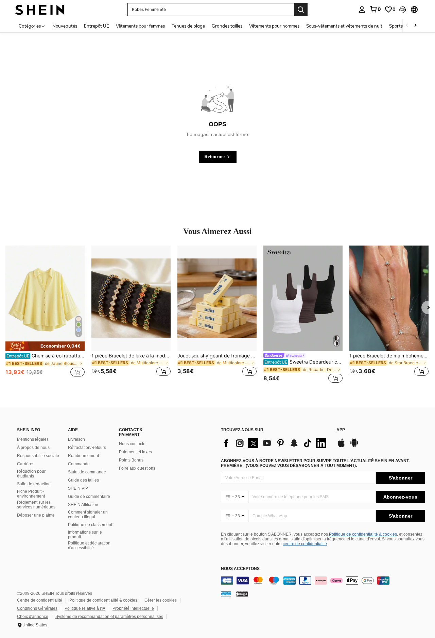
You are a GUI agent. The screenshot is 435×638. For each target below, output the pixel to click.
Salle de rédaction (34, 484)
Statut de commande (87, 472)
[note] (45, 346)
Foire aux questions (137, 468)
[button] (403, 9)
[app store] (341, 446)
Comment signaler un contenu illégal (88, 514)
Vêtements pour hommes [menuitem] (274, 26)
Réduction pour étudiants (31, 474)
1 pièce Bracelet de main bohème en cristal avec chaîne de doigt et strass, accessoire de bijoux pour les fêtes (389, 355)
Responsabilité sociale (38, 455)
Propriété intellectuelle (133, 608)
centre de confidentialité (305, 543)
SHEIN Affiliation (83, 504)
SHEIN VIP (78, 488)
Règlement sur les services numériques (36, 504)
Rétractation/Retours (87, 447)
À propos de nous (33, 447)
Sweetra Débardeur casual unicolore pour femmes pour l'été (303, 362)
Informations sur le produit (85, 534)
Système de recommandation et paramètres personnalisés (109, 616)
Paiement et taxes (135, 452)
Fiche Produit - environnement (31, 494)
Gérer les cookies (160, 600)
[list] (275, 443)
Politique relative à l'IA (85, 608)
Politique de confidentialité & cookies (363, 534)
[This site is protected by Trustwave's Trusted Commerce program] (226, 593)
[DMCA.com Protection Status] (242, 593)
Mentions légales (33, 439)
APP (340, 430)
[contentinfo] (323, 580)
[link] (375, 9)
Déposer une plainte (36, 515)
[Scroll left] (407, 25)
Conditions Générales (37, 608)
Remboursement (83, 455)
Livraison (76, 439)
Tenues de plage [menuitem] (188, 26)
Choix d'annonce (32, 616)
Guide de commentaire (89, 496)
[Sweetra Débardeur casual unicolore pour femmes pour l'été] (303, 298)
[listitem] (45, 315)
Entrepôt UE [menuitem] (96, 26)
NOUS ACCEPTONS (240, 569)
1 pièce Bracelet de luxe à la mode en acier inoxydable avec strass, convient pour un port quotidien (131, 355)
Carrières (25, 463)
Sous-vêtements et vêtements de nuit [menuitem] (344, 26)
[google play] (354, 446)
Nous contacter (133, 443)
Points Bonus (131, 460)
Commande (79, 463)
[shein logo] (40, 9)
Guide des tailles (83, 480)
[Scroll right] (415, 25)
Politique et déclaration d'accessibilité (89, 545)
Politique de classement (90, 524)
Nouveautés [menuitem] (64, 26)
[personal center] (362, 9)
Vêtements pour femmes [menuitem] (140, 26)
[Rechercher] (301, 9)
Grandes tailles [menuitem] (227, 26)
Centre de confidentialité (39, 600)
